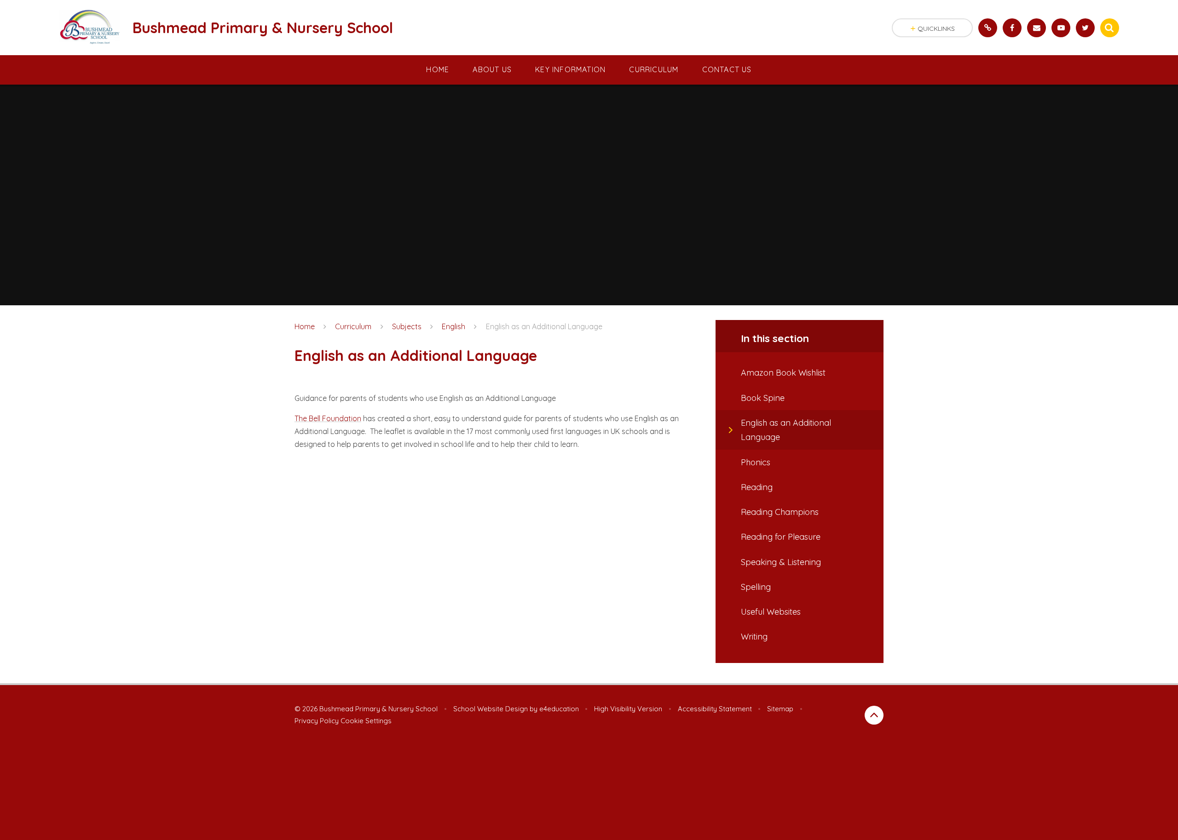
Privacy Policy (316, 720)
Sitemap (780, 708)
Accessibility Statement (715, 708)
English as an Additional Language (544, 326)
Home (304, 326)
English (453, 326)
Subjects (407, 326)
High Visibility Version (628, 708)
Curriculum (353, 326)
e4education (559, 708)
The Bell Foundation (327, 418)
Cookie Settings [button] (366, 720)
